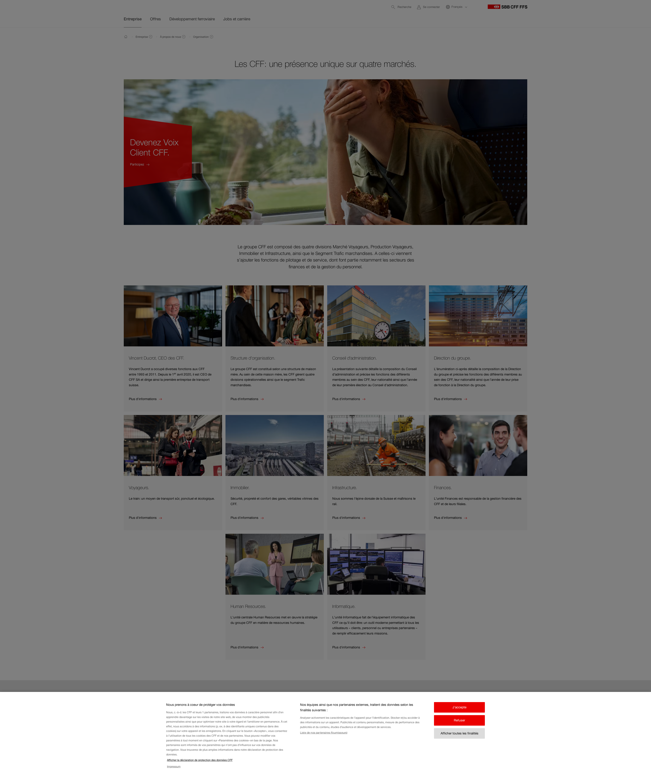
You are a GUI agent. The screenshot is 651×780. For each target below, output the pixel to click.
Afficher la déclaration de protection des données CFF (200, 760)
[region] (325, 736)
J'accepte (459, 707)
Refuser (459, 720)
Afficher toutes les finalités (459, 733)
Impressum (174, 766)
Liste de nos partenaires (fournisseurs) (323, 732)
